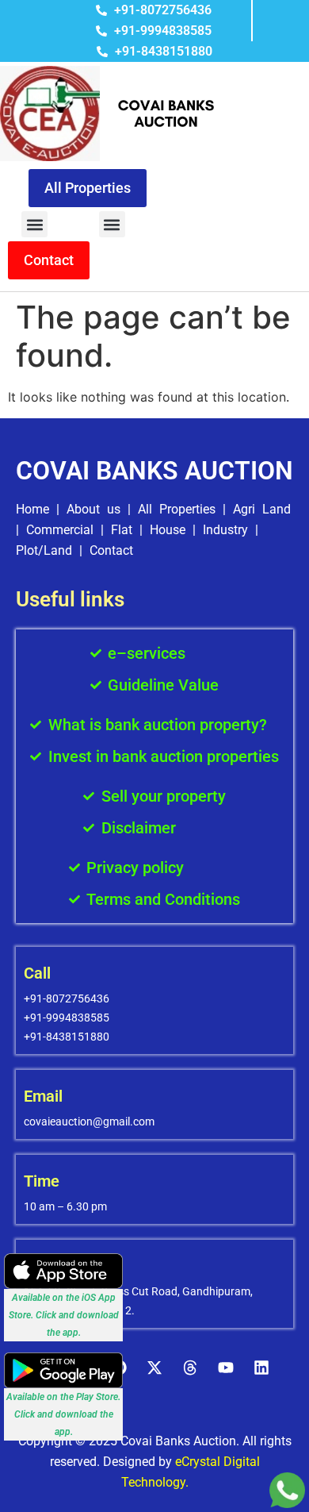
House (167, 529)
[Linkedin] (261, 1367)
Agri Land (262, 509)
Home (32, 509)
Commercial (59, 529)
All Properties (177, 509)
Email (43, 1096)
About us (93, 509)
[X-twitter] (154, 1367)
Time (41, 1181)
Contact (111, 550)
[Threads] (190, 1367)
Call (37, 973)
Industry (225, 529)
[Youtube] (226, 1367)
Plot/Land (44, 550)
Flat (121, 529)
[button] (34, 224)
